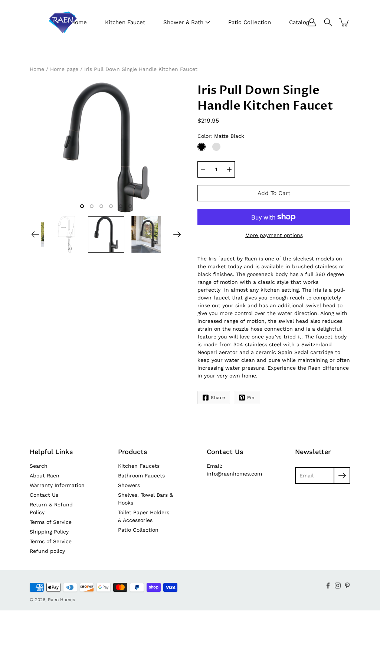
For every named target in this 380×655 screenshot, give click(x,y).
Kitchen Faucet (125, 22)
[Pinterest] (347, 585)
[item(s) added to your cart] (344, 22)
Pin (251, 397)
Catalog (299, 22)
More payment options (274, 235)
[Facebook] (328, 585)
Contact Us (44, 495)
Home (37, 69)
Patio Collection (249, 22)
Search (39, 466)
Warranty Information (57, 485)
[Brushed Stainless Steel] (216, 147)
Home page (64, 69)
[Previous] (35, 234)
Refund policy (47, 551)
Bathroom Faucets (141, 476)
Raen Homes (61, 599)
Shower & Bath (183, 22)
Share (218, 397)
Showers (129, 485)
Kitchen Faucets (139, 466)
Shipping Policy (49, 532)
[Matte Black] (201, 147)
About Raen (44, 476)
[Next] (177, 234)
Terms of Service (51, 522)
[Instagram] (338, 585)
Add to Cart (274, 193)
